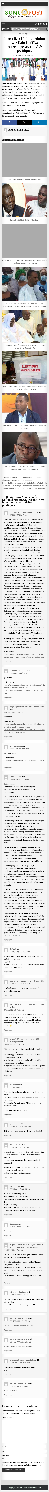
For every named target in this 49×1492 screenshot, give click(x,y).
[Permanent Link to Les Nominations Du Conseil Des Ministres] (24, 160)
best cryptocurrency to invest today (25, 981)
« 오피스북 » (9, 962)
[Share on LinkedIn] (39, 122)
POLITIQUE (25, 34)
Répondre (8, 661)
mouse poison (15, 1145)
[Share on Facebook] (9, 122)
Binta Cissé (19, 55)
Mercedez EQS (10, 1391)
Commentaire (8, 1418)
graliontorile (15, 1124)
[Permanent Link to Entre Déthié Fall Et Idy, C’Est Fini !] (24, 200)
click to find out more (19, 1292)
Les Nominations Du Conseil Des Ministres (24, 180)
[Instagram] (41, 24)
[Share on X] (24, 122)
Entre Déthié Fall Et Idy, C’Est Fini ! (24, 220)
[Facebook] (38, 24)
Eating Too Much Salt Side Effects (18, 1346)
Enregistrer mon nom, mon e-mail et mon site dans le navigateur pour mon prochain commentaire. (23, 1463)
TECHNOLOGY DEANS (20, 1318)
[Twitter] (36, 24)
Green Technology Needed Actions (18, 1326)
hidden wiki (15, 1085)
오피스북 (13, 949)
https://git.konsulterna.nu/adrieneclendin (27, 707)
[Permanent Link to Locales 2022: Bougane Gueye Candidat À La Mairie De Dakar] (24, 408)
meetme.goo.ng (16, 746)
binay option (15, 1187)
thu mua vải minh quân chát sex (23, 1360)
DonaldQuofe (15, 777)
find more (14, 1224)
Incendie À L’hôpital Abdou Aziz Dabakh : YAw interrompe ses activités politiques (24, 44)
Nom (4, 1447)
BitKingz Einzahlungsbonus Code (24, 512)
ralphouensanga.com (19, 670)
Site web (5, 1456)
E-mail (4, 1451)
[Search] (46, 24)
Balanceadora (9, 784)
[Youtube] (44, 24)
